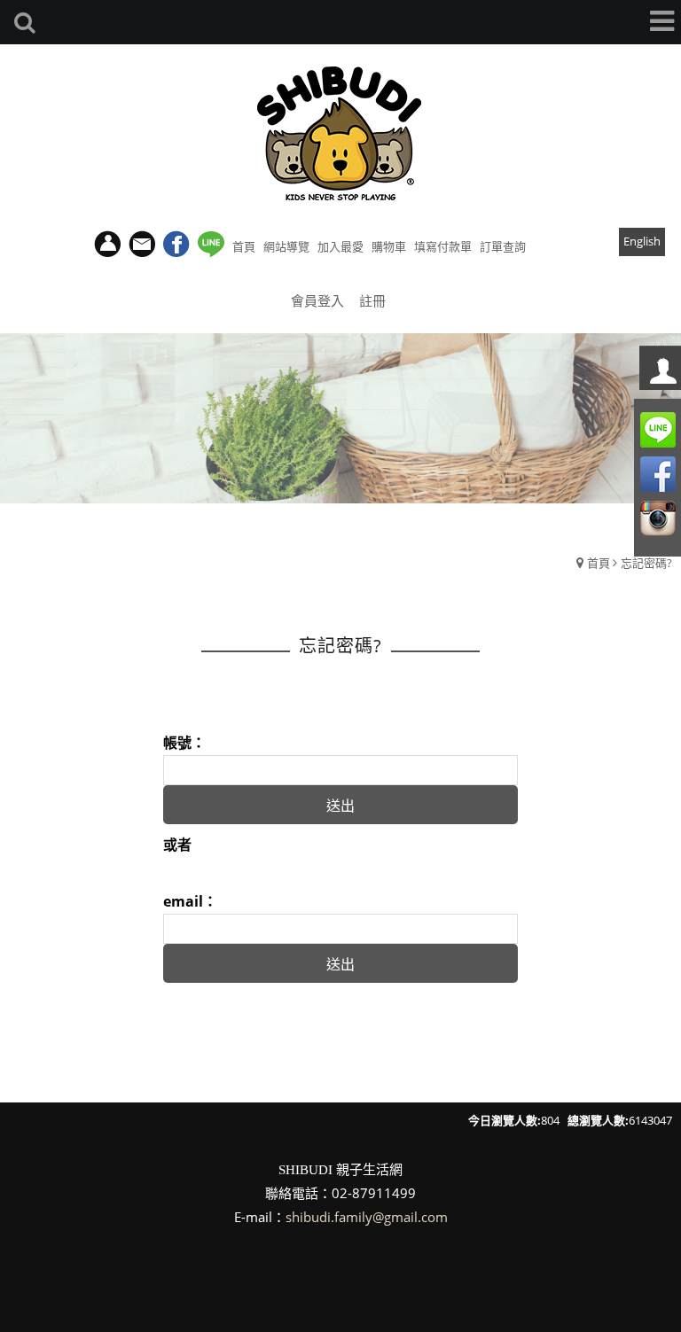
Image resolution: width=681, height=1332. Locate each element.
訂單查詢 (503, 246)
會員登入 (317, 300)
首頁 (598, 563)
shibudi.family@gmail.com (367, 1217)
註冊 (372, 300)
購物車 (389, 246)
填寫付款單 (443, 246)
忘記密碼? (646, 563)
